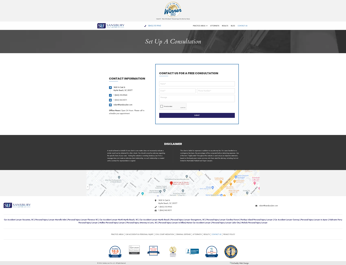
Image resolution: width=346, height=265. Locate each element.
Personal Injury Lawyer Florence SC (83, 219)
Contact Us (216, 234)
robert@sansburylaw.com (123, 104)
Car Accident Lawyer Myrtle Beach (154, 219)
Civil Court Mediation (164, 234)
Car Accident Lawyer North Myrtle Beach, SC (119, 219)
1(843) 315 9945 (154, 25)
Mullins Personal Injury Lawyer (112, 222)
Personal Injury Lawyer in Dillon (172, 222)
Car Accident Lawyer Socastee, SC (19, 219)
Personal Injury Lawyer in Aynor (314, 219)
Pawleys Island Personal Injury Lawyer (257, 219)
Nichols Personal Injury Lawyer (254, 222)
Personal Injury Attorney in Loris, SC (142, 222)
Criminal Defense (183, 234)
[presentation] (173, 106)
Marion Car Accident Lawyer (198, 222)
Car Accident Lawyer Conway (286, 219)
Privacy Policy (229, 234)
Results (207, 234)
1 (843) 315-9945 (120, 95)
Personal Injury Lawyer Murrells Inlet (50, 219)
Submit (197, 115)
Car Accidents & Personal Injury (139, 234)
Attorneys (197, 234)
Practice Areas (117, 234)
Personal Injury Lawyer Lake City (226, 222)
